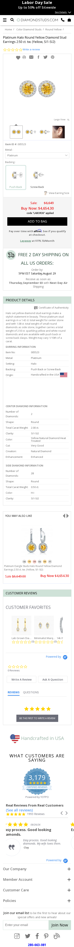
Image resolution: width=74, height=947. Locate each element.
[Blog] (57, 936)
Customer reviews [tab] (21, 593)
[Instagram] (17, 936)
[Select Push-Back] (16, 175)
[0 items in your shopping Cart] (69, 20)
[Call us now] (63, 20)
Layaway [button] (25, 241)
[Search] (12, 20)
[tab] (21, 679)
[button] (18, 57)
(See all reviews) (19, 810)
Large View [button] (60, 119)
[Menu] (5, 20)
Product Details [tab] (20, 300)
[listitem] (35, 839)
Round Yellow (53, 29)
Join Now (60, 925)
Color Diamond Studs (29, 29)
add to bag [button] (37, 221)
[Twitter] (27, 936)
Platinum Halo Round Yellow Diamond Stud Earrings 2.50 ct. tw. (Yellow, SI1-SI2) (34, 39)
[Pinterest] (46, 936)
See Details (61, 12)
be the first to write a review (37, 718)
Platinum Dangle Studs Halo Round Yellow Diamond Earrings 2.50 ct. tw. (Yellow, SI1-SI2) (33, 567)
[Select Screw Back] (37, 175)
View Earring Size (58, 193)
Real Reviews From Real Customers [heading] (35, 805)
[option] (16, 131)
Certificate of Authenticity (53, 307)
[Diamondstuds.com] (37, 20)
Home (8, 29)
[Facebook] (37, 936)
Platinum (12, 155)
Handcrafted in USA (42, 738)
